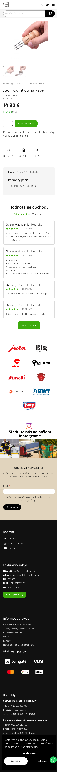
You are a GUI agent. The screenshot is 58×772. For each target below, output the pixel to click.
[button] (53, 759)
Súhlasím (42, 761)
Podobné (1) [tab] (22, 172)
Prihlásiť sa (12, 507)
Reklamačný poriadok (13, 632)
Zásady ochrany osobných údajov (18, 628)
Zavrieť (27, 146)
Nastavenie (29, 753)
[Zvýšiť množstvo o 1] (12, 122)
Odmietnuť (15, 761)
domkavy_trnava (15, 543)
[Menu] (53, 4)
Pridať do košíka (26, 123)
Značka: (10, 95)
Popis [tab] (11, 172)
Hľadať (50, 13)
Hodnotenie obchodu (29, 206)
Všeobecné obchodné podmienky (18, 624)
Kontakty (7, 641)
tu (37, 747)
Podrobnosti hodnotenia (39, 84)
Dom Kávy (12, 538)
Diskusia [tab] (34, 172)
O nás (6, 636)
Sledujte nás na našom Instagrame (30, 434)
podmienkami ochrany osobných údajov (37, 499)
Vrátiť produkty (14, 594)
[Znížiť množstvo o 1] (12, 125)
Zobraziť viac (29, 325)
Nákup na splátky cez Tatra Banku (18, 645)
